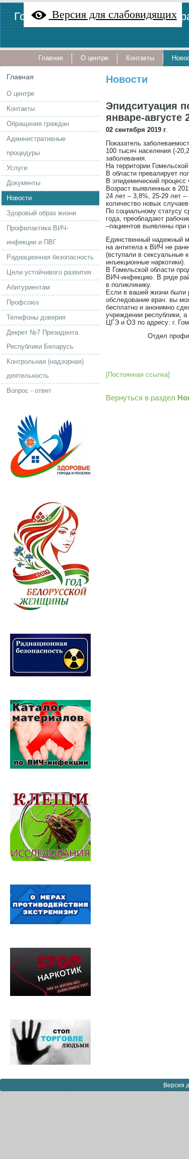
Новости (127, 79)
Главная (20, 77)
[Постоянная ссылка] (138, 374)
